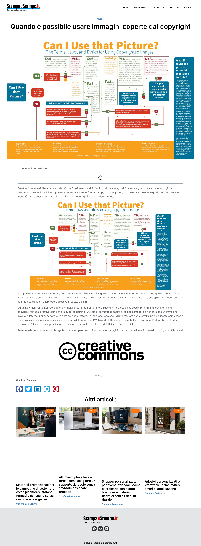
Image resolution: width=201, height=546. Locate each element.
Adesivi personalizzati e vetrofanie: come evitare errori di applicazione (163, 485)
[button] (179, 168)
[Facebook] (94, 528)
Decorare (159, 7)
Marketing (140, 7)
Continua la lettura (26, 504)
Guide (125, 7)
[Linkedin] (106, 528)
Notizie (174, 7)
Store (187, 7)
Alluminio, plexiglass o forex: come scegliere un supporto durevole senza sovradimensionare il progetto (77, 484)
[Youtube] (100, 528)
